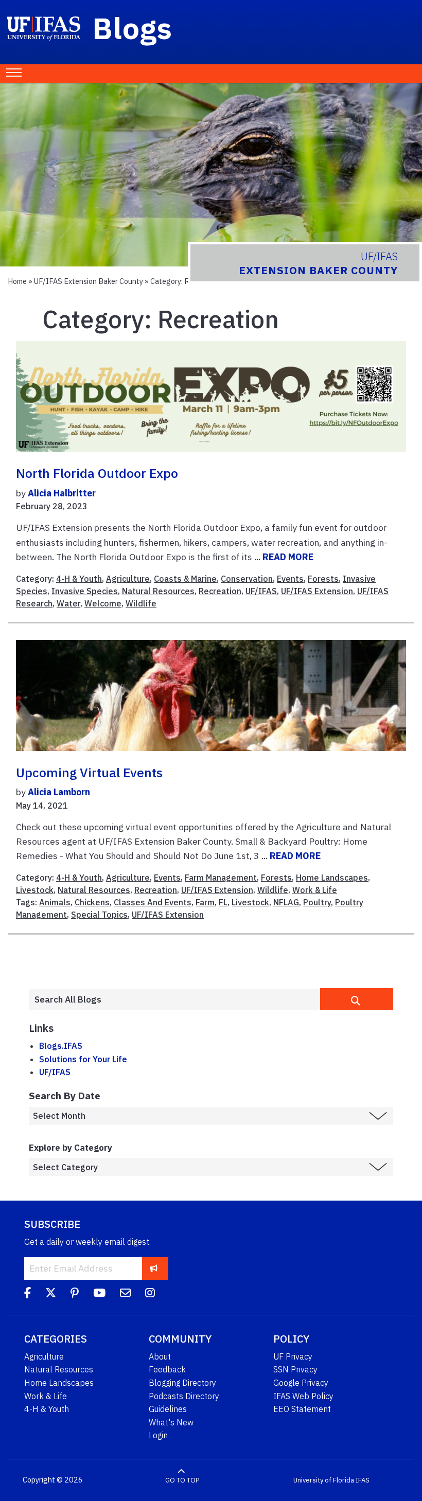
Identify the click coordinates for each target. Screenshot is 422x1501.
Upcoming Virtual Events (89, 772)
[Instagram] (150, 1294)
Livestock (35, 890)
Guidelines (168, 1409)
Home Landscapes (332, 877)
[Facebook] (27, 1294)
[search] (356, 999)
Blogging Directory (182, 1383)
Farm (205, 902)
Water (68, 603)
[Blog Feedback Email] (125, 1294)
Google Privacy (300, 1383)
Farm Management (221, 877)
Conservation (247, 579)
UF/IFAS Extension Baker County (88, 281)
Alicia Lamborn (59, 792)
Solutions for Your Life (83, 1059)
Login (158, 1435)
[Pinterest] (75, 1294)
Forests (323, 579)
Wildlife (141, 603)
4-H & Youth (79, 579)
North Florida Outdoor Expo (97, 473)
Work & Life (314, 890)
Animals (55, 902)
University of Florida (323, 1480)
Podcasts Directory (184, 1396)
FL (223, 902)
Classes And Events (152, 902)
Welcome (102, 603)
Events (290, 579)
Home (17, 281)
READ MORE (287, 557)
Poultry (317, 902)
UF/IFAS (261, 591)
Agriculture (128, 579)
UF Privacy (292, 1356)
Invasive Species (84, 591)
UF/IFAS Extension (317, 591)
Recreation (220, 591)
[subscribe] (153, 1268)
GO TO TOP (182, 1480)
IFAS (363, 1480)
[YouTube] (99, 1294)
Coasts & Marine (185, 579)
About (160, 1356)
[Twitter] (50, 1294)
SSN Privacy (295, 1369)
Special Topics (99, 914)
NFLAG (286, 902)
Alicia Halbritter (62, 493)
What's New (171, 1422)
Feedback (167, 1369)
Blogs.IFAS (60, 1046)
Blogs (132, 27)
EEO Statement (302, 1409)
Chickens (92, 902)
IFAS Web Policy (303, 1396)
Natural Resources (158, 591)
